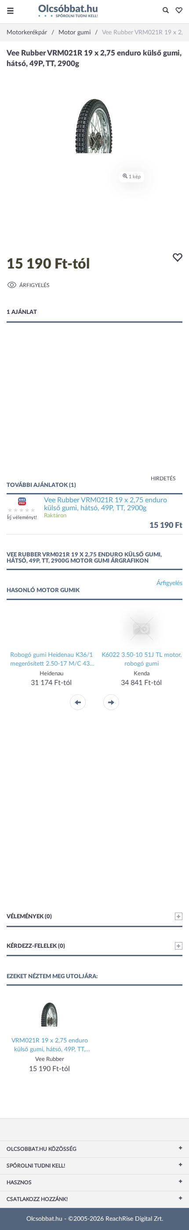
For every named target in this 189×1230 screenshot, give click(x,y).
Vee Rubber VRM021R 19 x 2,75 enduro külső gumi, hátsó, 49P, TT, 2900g (105, 504)
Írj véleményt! (22, 517)
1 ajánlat (22, 312)
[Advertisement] (94, 410)
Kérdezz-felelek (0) (36, 946)
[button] (176, 11)
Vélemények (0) (29, 917)
